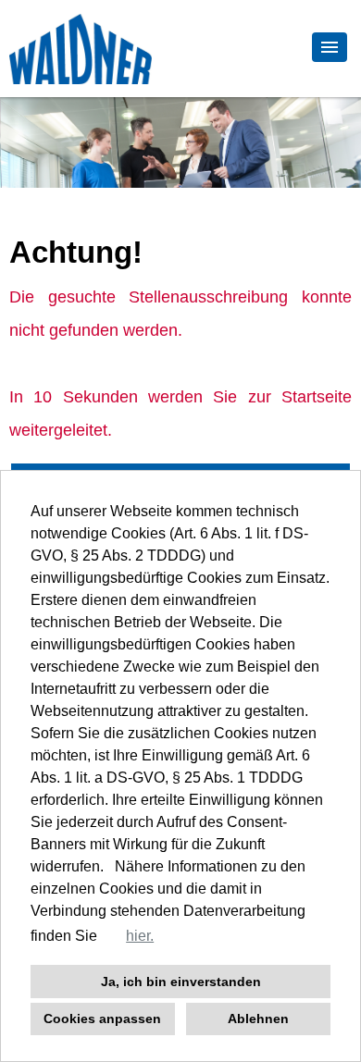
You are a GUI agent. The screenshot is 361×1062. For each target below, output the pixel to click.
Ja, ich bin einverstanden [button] (181, 981)
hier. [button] (140, 936)
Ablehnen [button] (258, 1018)
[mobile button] (329, 47)
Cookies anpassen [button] (102, 1018)
